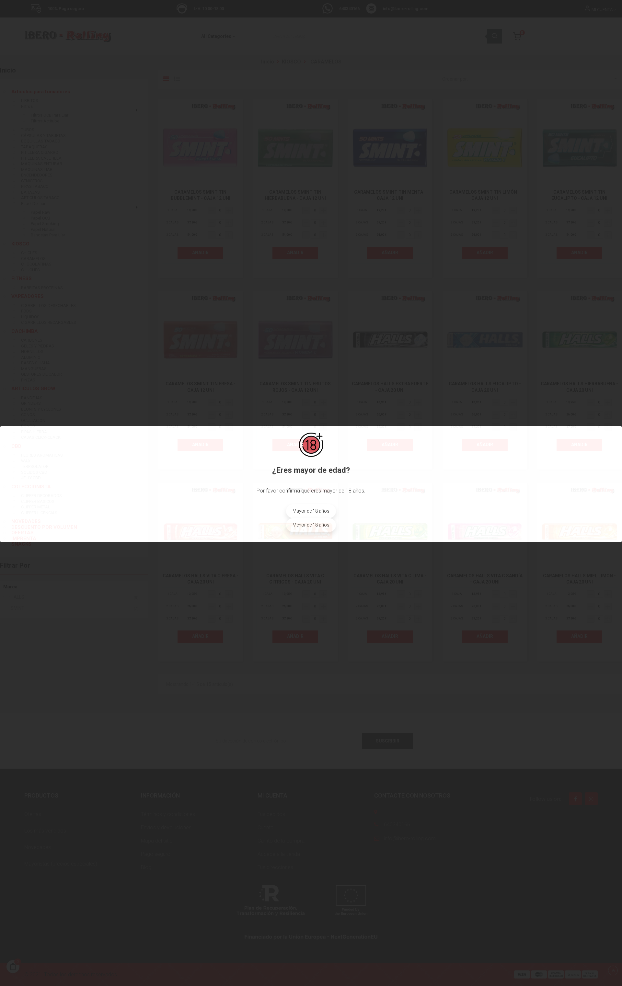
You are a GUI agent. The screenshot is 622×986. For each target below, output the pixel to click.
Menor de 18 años (311, 524)
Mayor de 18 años (311, 511)
